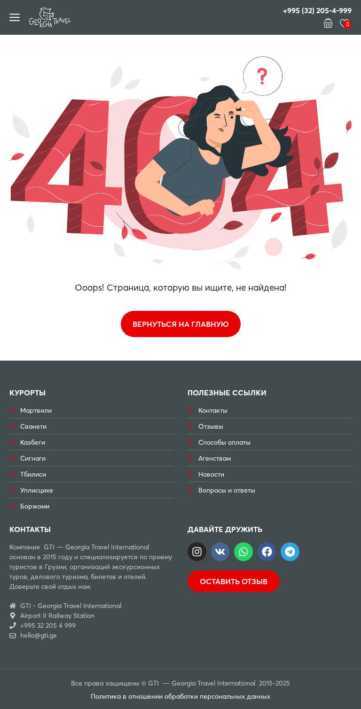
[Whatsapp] (243, 551)
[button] (328, 23)
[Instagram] (197, 551)
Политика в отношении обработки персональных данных (180, 696)
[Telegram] (290, 551)
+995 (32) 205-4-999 (317, 10)
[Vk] (220, 551)
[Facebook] (267, 551)
